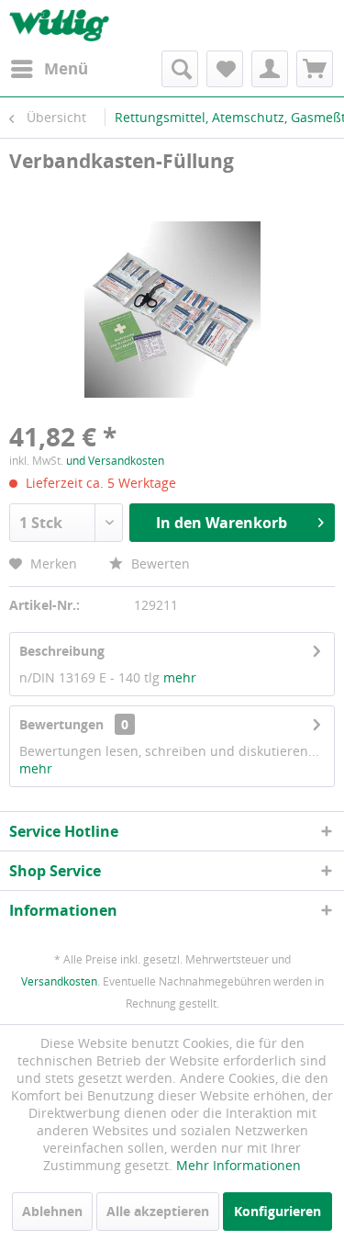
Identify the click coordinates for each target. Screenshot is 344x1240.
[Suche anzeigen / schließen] (179, 69)
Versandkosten (59, 981)
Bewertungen (61, 724)
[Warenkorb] (314, 69)
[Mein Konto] (269, 69)
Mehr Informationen (238, 1165)
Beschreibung (62, 650)
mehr (179, 677)
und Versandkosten (115, 460)
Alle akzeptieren (157, 1211)
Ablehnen (52, 1211)
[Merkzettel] (224, 69)
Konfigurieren (277, 1211)
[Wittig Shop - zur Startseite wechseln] (59, 25)
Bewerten (159, 563)
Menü (66, 68)
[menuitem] (48, 69)
